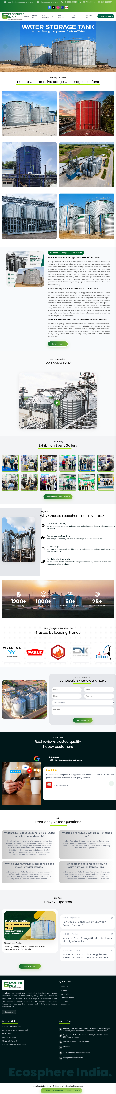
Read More (9, 1012)
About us (64, 987)
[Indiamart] (66, 7)
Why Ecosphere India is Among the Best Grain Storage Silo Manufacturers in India (86, 956)
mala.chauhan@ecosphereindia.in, (77, 1052)
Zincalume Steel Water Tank (14, 1044)
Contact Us (89, 16)
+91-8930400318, (69, 1041)
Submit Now (82, 720)
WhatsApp (59, 1090)
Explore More (57, 344)
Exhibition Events (67, 998)
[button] (5, 46)
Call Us (47, 1090)
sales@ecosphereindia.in (49, 2)
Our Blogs (64, 1001)
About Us (34, 16)
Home (26, 16)
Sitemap (64, 990)
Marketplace (66, 994)
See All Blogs (29, 966)
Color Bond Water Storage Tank (15, 1030)
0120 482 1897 (106, 2)
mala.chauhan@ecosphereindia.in (20, 2)
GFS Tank (7, 1034)
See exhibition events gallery (57, 497)
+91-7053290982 (88, 2)
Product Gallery (74, 16)
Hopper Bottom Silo (10, 1041)
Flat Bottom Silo (9, 1037)
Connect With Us (107, 16)
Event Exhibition (60, 16)
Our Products (45, 16)
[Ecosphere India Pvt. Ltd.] (13, 16)
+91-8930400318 (70, 2)
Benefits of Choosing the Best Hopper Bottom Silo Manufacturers (26, 947)
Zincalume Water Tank (12, 1026)
